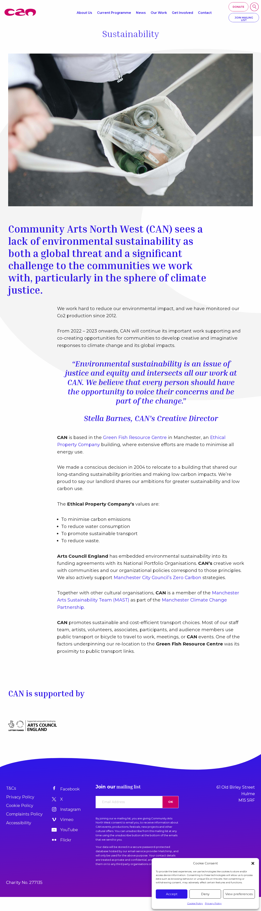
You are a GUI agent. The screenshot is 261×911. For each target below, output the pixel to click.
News (141, 13)
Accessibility (18, 822)
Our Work (159, 13)
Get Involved (182, 13)
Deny (205, 894)
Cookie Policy (195, 903)
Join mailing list (244, 19)
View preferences (239, 894)
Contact (205, 13)
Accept (171, 894)
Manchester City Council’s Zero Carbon (157, 577)
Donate (238, 6)
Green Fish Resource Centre (135, 437)
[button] (253, 863)
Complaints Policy (24, 814)
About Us (84, 13)
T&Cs (11, 788)
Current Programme (114, 13)
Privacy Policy (213, 903)
